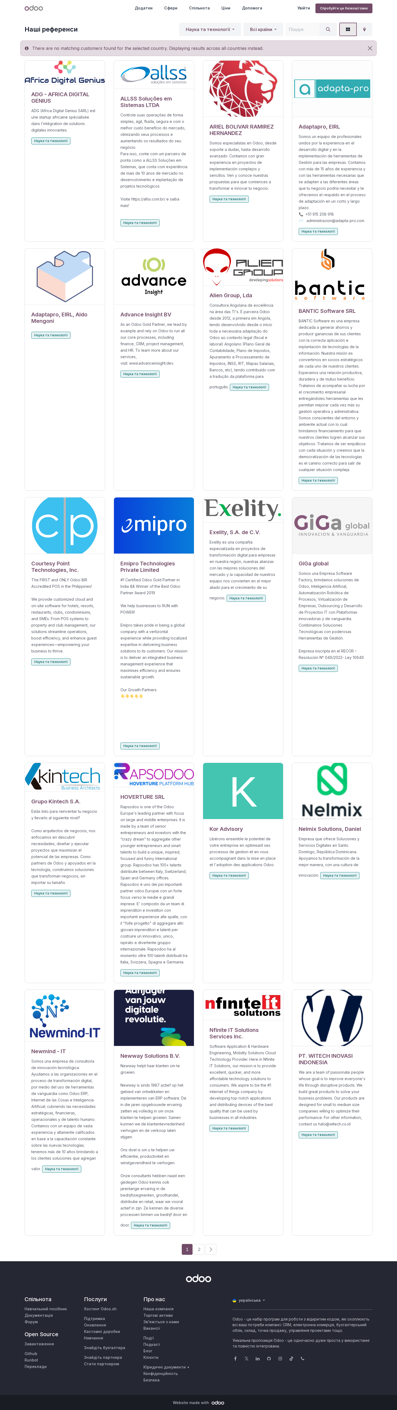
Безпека (151, 1380)
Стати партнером (101, 1363)
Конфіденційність (160, 1373)
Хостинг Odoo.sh (100, 1309)
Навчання (93, 1338)
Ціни (225, 8)
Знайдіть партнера (103, 1357)
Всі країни (261, 29)
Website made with (191, 1402)
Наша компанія (158, 1309)
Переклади (36, 1366)
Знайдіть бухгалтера (104, 1347)
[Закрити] (370, 48)
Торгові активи (158, 1315)
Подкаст (151, 1344)
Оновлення (95, 1325)
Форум (31, 1321)
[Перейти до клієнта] (65, 73)
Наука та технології (208, 29)
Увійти (303, 8)
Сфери (170, 8)
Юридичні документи (164, 1367)
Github (31, 1353)
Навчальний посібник (46, 1309)
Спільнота (199, 8)
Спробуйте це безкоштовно (344, 8)
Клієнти (151, 1357)
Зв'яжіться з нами (161, 1321)
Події (148, 1338)
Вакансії (151, 1328)
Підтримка (94, 1318)
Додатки (144, 8)
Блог (147, 1351)
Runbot (31, 1360)
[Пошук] (328, 29)
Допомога (252, 8)
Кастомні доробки (102, 1331)
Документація (39, 1315)
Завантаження (39, 1344)
